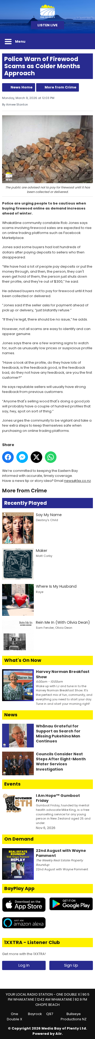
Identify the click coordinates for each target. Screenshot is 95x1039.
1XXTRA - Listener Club (32, 942)
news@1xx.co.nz (77, 480)
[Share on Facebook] (8, 457)
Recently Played (25, 503)
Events (12, 784)
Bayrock (35, 1013)
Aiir (58, 1033)
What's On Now (22, 660)
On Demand (19, 839)
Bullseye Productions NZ (74, 1016)
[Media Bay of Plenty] (47, 10)
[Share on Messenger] (22, 457)
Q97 (49, 1013)
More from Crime (60, 87)
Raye (39, 592)
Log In (24, 965)
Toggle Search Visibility (85, 41)
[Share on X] (36, 457)
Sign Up (71, 965)
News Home (21, 87)
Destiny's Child (47, 520)
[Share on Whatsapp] (50, 457)
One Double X (14, 1016)
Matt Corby (44, 556)
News (10, 715)
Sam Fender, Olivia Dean (54, 628)
